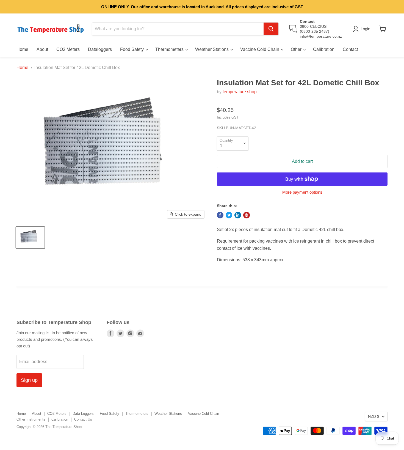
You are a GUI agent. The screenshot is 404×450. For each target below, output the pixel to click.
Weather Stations (212, 49)
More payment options (302, 192)
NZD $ (373, 416)
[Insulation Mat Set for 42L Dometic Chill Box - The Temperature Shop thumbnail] (30, 237)
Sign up (29, 380)
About (42, 49)
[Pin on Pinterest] (246, 215)
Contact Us (83, 419)
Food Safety (132, 49)
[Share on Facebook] (220, 215)
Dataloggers (100, 49)
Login (365, 28)
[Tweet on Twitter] (229, 215)
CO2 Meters (68, 49)
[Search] (271, 29)
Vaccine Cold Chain (260, 49)
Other (297, 49)
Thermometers (170, 49)
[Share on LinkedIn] (237, 215)
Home (22, 49)
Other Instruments (30, 419)
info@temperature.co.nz (321, 36)
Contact (350, 49)
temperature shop (240, 91)
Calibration (323, 49)
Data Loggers (83, 413)
